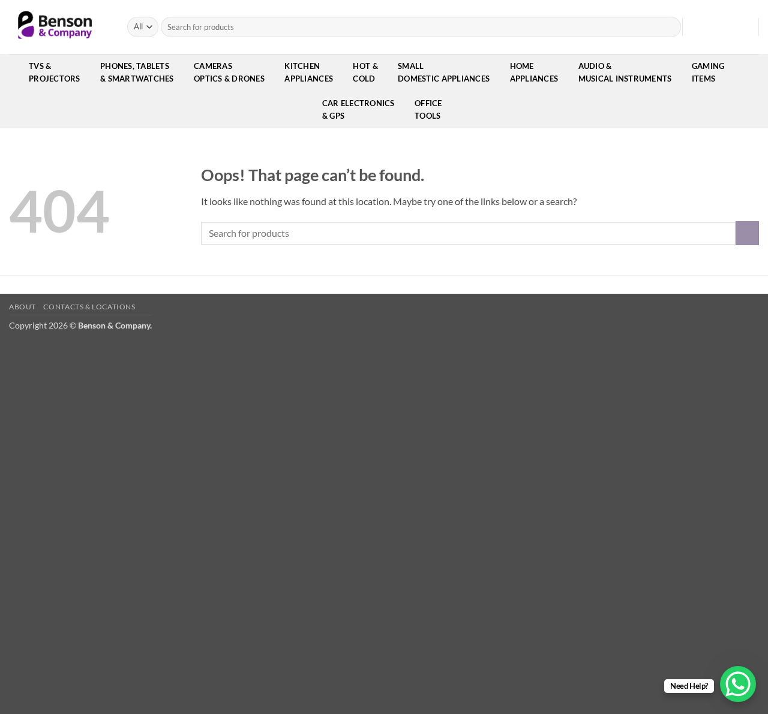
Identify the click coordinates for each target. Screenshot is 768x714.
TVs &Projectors (54, 72)
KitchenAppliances (308, 72)
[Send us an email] (726, 27)
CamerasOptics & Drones (229, 72)
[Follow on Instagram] (710, 27)
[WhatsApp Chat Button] (738, 684)
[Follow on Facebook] (695, 27)
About (22, 306)
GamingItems (708, 72)
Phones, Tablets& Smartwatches (137, 72)
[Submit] (670, 27)
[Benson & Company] (59, 27)
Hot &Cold (365, 72)
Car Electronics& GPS (358, 109)
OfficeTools (428, 109)
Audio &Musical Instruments (625, 72)
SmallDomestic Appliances (444, 72)
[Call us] (741, 27)
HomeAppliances (534, 72)
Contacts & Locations (89, 306)
